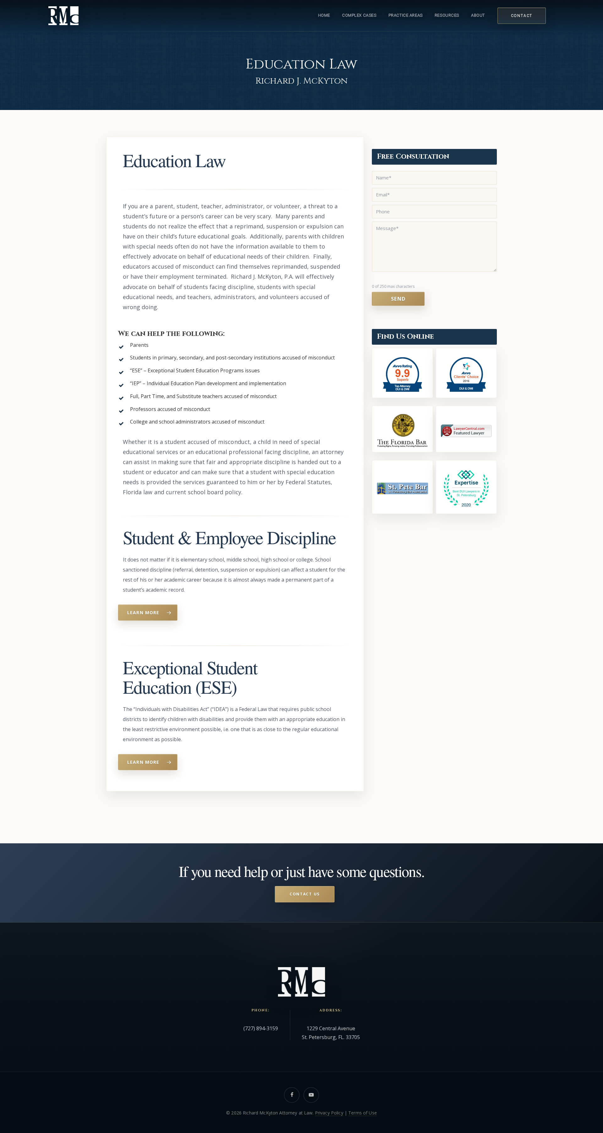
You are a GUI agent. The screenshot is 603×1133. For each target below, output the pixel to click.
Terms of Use (362, 1113)
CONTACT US (305, 894)
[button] (147, 613)
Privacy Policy (329, 1113)
